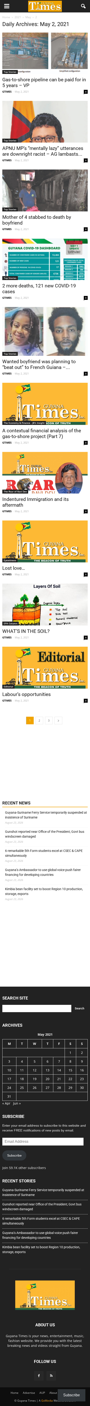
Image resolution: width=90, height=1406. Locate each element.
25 (22, 1087)
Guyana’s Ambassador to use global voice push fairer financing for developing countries (43, 872)
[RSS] (51, 1375)
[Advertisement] (37, 762)
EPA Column (10, 623)
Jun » (17, 1103)
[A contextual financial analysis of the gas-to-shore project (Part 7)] (45, 404)
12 (34, 1070)
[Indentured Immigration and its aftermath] (45, 473)
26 (34, 1087)
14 (59, 1070)
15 (70, 1070)
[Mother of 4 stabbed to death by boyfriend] (45, 190)
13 (47, 1070)
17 (9, 1079)
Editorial (8, 686)
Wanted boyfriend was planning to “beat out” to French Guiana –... (39, 364)
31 (9, 1096)
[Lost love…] (45, 541)
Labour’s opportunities (26, 694)
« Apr (6, 1103)
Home (14, 1393)
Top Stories (10, 71)
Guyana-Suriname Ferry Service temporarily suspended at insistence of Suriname (46, 815)
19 (34, 1079)
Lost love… (13, 568)
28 (59, 1087)
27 (47, 1087)
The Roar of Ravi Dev (15, 491)
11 (22, 1070)
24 (9, 1087)
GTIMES (7, 91)
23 (82, 1079)
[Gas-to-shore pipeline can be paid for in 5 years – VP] (45, 53)
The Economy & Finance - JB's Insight (24, 422)
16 (82, 1070)
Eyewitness (10, 560)
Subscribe (14, 1155)
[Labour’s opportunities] (45, 668)
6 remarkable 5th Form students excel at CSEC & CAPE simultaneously (44, 853)
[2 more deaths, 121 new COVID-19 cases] (45, 259)
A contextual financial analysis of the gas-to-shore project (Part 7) (41, 433)
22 (70, 1079)
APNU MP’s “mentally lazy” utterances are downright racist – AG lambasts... (42, 151)
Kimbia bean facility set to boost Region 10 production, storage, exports (44, 891)
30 (82, 1087)
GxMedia (47, 1401)
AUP (42, 1393)
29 (70, 1087)
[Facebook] (38, 1375)
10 (9, 1070)
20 (47, 1079)
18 (22, 1079)
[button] (83, 6)
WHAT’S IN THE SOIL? (26, 631)
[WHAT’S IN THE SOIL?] (45, 604)
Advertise (29, 1393)
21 (59, 1079)
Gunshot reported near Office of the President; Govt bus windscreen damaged (44, 834)
